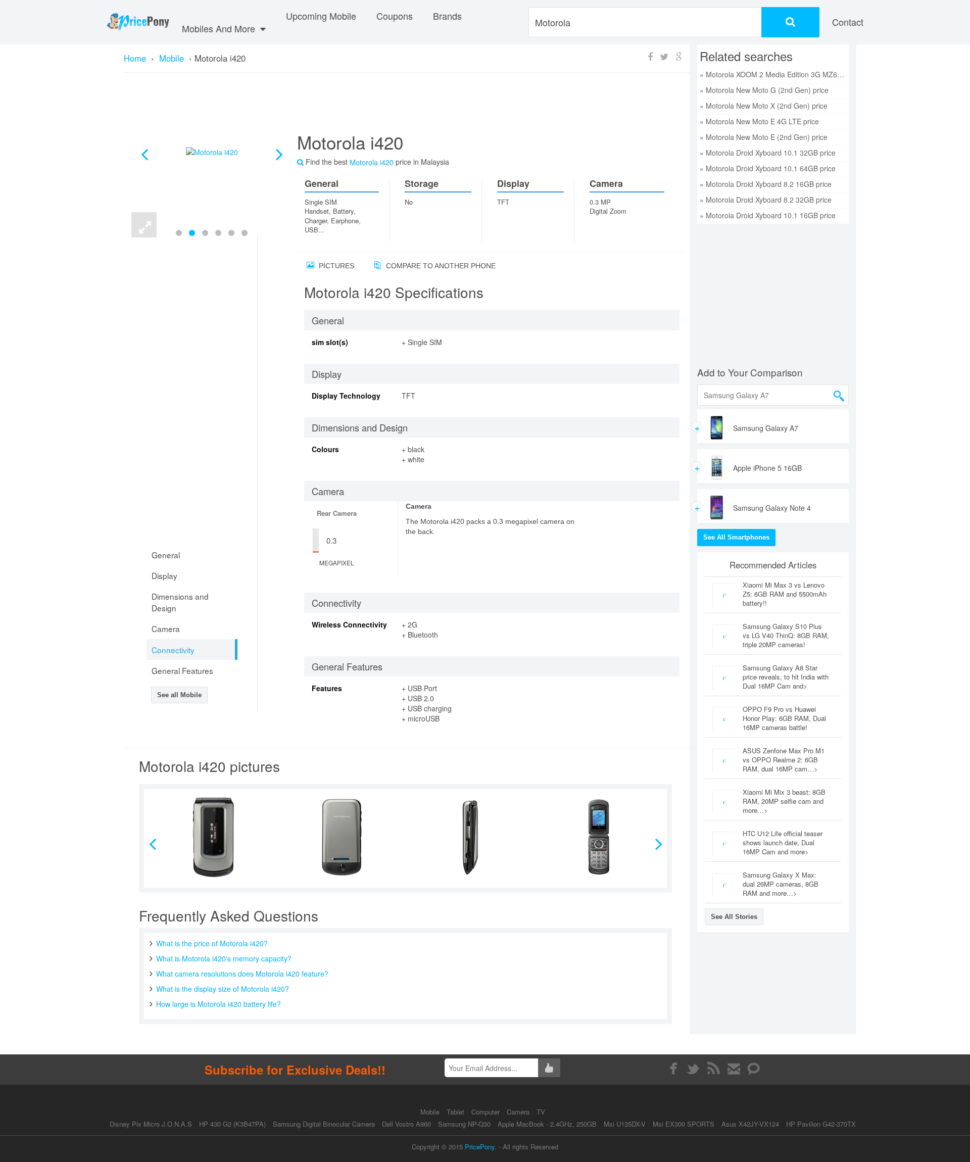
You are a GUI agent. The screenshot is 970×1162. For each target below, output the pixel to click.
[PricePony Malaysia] (137, 22)
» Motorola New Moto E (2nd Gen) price (764, 137)
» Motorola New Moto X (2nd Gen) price (764, 106)
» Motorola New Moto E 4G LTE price (759, 121)
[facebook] (673, 1068)
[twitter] (693, 1068)
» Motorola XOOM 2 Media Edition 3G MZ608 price (773, 74)
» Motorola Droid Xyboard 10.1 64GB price (768, 168)
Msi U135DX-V (625, 1124)
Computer (486, 1112)
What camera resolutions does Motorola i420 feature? (242, 974)
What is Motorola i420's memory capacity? (224, 958)
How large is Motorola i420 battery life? (218, 1004)
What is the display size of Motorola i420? (222, 989)
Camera (519, 1112)
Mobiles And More (220, 28)
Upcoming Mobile (321, 15)
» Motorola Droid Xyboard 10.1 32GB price (768, 153)
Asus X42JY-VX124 (750, 1124)
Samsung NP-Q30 (464, 1124)
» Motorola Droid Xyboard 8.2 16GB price (766, 184)
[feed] (713, 1068)
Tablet (456, 1112)
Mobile (431, 1112)
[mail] (734, 1068)
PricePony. (481, 1146)
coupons (394, 15)
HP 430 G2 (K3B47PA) (232, 1124)
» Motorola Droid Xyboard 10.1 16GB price (768, 215)
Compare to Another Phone (440, 266)
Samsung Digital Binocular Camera (324, 1124)
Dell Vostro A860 (406, 1124)
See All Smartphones (736, 537)
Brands (447, 15)
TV (541, 1112)
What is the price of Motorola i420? (212, 943)
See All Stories (734, 917)
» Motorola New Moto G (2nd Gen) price (764, 90)
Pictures (335, 266)
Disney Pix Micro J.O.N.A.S (151, 1124)
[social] (754, 1068)
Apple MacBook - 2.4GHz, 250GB (547, 1124)
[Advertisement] (477, 106)
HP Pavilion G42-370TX (821, 1124)
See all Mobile (179, 695)
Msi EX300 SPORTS (683, 1124)
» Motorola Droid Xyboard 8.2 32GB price (766, 200)
